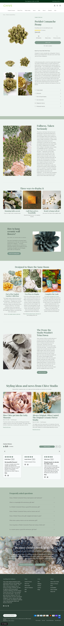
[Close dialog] (44, 293)
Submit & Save (32, 329)
